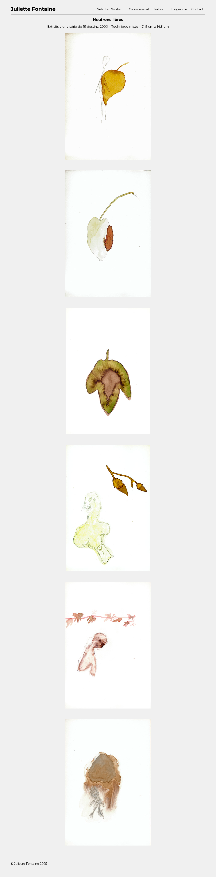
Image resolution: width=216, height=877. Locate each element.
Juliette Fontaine (33, 9)
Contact (197, 9)
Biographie (179, 9)
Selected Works (108, 9)
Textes (158, 9)
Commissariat (139, 9)
